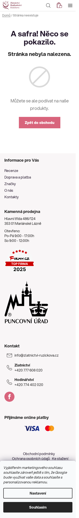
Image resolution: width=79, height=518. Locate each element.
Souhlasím (38, 507)
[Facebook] (9, 397)
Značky (10, 183)
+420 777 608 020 (28, 367)
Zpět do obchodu (39, 122)
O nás (8, 190)
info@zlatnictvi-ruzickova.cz (36, 355)
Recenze (11, 170)
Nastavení (38, 493)
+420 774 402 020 (28, 382)
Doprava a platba (17, 177)
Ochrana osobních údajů (31, 458)
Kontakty (11, 196)
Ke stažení (60, 458)
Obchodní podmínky (39, 453)
